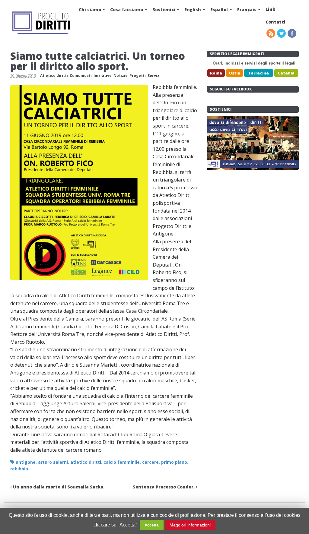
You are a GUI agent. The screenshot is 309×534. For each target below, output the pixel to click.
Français (246, 9)
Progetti (137, 75)
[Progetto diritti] (42, 33)
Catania (286, 73)
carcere (150, 462)
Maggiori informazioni (190, 525)
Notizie (120, 75)
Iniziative (103, 75)
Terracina (258, 73)
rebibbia (19, 469)
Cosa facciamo (126, 9)
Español (219, 9)
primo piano (174, 462)
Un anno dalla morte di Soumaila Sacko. (58, 487)
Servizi (154, 75)
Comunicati (81, 75)
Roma (216, 73)
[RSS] (271, 33)
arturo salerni (53, 462)
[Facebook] (292, 33)
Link (270, 9)
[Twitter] (282, 33)
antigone (26, 462)
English (192, 9)
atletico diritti (85, 462)
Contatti (275, 22)
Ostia (234, 73)
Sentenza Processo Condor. (164, 487)
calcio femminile (122, 462)
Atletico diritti (54, 75)
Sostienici (163, 9)
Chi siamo (90, 9)
